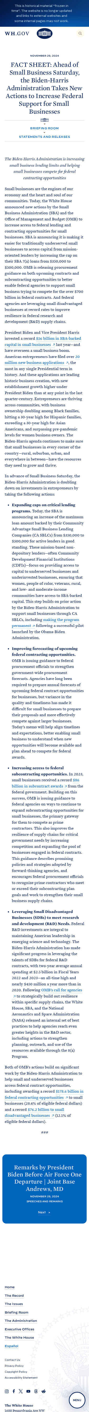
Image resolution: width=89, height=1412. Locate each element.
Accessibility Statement (21, 1377)
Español (11, 1346)
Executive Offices (19, 1329)
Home (9, 1287)
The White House (19, 1337)
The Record (14, 1295)
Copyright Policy (16, 1371)
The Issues (14, 1304)
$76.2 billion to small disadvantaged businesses (34, 1112)
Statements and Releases (44, 137)
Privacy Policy (14, 1365)
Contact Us (12, 1359)
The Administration (21, 1321)
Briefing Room (44, 128)
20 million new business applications (42, 359)
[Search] (80, 33)
